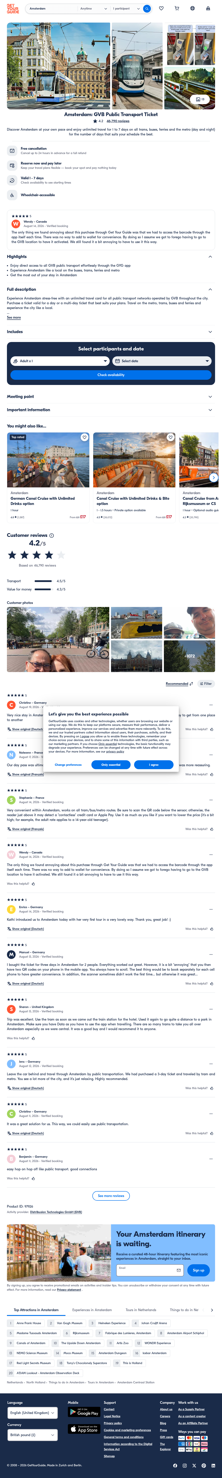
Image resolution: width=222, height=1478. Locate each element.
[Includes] (210, 332)
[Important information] (210, 410)
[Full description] (210, 289)
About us (166, 1409)
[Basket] (177, 9)
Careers (165, 1416)
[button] (111, 121)
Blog (163, 1423)
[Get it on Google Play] (84, 1412)
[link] (48, 477)
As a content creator (192, 1416)
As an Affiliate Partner (193, 1423)
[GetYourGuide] (13, 9)
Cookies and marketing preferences (127, 1430)
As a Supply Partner (191, 1409)
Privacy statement (69, 1290)
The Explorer (165, 1446)
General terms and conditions (124, 1437)
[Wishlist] (161, 9)
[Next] (214, 477)
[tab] (36, 1310)
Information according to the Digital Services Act (128, 1446)
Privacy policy (113, 1423)
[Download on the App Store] (84, 1430)
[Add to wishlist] (84, 437)
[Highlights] (210, 256)
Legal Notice (112, 1416)
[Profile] (208, 9)
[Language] (192, 8)
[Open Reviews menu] (211, 705)
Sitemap (109, 1456)
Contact (109, 1409)
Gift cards (166, 1437)
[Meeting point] (210, 396)
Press (163, 1430)
